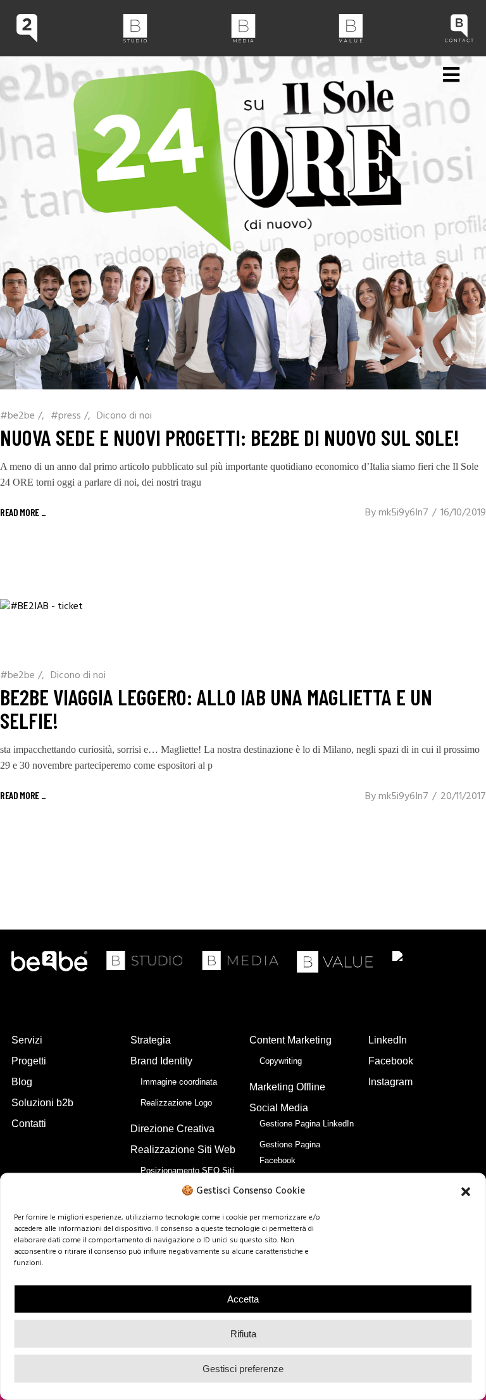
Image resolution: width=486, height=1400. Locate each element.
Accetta (243, 1299)
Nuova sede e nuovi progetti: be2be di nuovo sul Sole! (229, 437)
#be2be (17, 416)
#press (66, 416)
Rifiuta (243, 1333)
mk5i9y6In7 (403, 513)
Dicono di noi (124, 416)
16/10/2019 (463, 513)
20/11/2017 (463, 796)
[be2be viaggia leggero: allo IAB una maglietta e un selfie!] (41, 624)
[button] (465, 1191)
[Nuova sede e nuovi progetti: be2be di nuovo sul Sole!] (243, 222)
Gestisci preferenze (243, 1368)
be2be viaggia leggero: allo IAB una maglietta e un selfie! (216, 708)
